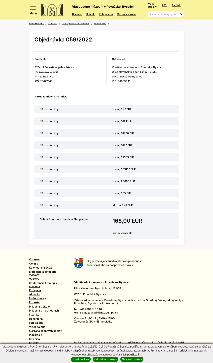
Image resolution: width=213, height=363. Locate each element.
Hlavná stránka (36, 23)
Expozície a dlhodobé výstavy (43, 273)
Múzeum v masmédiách (44, 310)
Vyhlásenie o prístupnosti (140, 342)
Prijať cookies (81, 359)
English (176, 5)
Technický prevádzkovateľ (170, 342)
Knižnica (34, 339)
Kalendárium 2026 (40, 267)
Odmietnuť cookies (105, 359)
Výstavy (34, 279)
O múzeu (77, 14)
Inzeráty (34, 314)
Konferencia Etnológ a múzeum (43, 284)
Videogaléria (37, 327)
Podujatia (35, 290)
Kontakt (90, 14)
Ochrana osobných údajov (45, 331)
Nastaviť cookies (132, 359)
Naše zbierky (37, 298)
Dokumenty (36, 318)
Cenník (33, 263)
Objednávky (100, 23)
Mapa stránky (152, 5)
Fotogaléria (106, 14)
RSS (164, 5)
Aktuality (34, 294)
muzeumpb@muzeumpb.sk (101, 312)
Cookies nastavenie (84, 342)
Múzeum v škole (126, 14)
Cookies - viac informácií (110, 342)
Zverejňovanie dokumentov (75, 23)
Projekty (34, 302)
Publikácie (35, 335)
